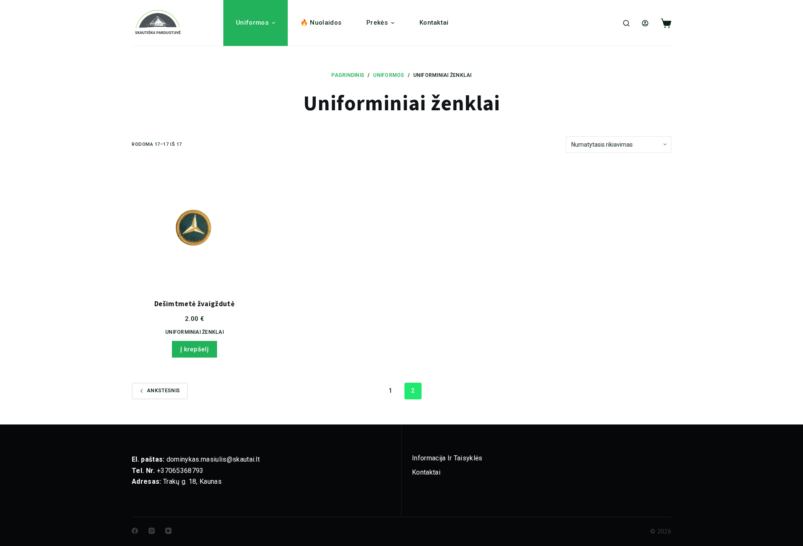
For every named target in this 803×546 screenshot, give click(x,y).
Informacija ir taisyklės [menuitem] (447, 458)
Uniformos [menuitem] (252, 22)
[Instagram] (151, 531)
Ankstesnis (163, 391)
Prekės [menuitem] (377, 22)
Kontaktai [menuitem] (434, 22)
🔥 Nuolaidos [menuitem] (320, 22)
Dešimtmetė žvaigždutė (194, 304)
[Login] (645, 23)
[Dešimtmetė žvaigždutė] (194, 226)
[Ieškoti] (626, 23)
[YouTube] (168, 531)
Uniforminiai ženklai (194, 332)
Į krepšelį (194, 349)
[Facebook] (135, 531)
